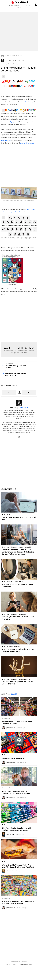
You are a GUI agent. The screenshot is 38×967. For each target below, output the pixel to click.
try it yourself (14, 122)
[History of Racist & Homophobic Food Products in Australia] (19, 706)
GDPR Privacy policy (26, 964)
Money (21, 547)
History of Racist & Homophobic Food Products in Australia (17, 722)
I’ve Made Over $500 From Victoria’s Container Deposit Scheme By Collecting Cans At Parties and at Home (18, 552)
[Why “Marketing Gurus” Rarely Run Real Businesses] (19, 569)
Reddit (14, 284)
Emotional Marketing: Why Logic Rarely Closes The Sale (17, 683)
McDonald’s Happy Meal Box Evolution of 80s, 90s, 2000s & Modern (18, 902)
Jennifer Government (27, 143)
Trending (19, 11)
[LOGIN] (36, 5)
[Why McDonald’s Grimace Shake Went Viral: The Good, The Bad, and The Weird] (19, 849)
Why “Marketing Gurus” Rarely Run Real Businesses (17, 585)
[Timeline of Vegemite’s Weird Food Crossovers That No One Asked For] (19, 776)
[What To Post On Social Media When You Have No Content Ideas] (19, 634)
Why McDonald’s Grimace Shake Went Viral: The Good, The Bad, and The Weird (18, 866)
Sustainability (28, 547)
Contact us (15, 964)
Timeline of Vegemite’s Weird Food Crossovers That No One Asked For (16, 792)
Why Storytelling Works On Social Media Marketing (18, 618)
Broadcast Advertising (13, 646)
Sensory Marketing (24, 679)
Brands (14, 694)
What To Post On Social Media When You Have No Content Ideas (18, 650)
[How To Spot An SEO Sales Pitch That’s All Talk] (19, 502)
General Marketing (12, 547)
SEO (8, 514)
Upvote (9, 392)
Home (8, 964)
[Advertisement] (19, 31)
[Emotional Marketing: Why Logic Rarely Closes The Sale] (19, 666)
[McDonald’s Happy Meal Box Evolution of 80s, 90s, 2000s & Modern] (19, 885)
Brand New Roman (27, 102)
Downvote (29, 392)
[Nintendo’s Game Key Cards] (19, 742)
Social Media (22, 614)
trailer (9, 140)
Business (9, 581)
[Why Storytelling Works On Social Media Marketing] (19, 602)
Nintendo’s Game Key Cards (13, 758)
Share (3, 76)
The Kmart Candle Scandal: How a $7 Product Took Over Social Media (16, 829)
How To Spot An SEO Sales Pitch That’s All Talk (19, 518)
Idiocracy (4, 140)
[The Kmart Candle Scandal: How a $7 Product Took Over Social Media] (19, 812)
